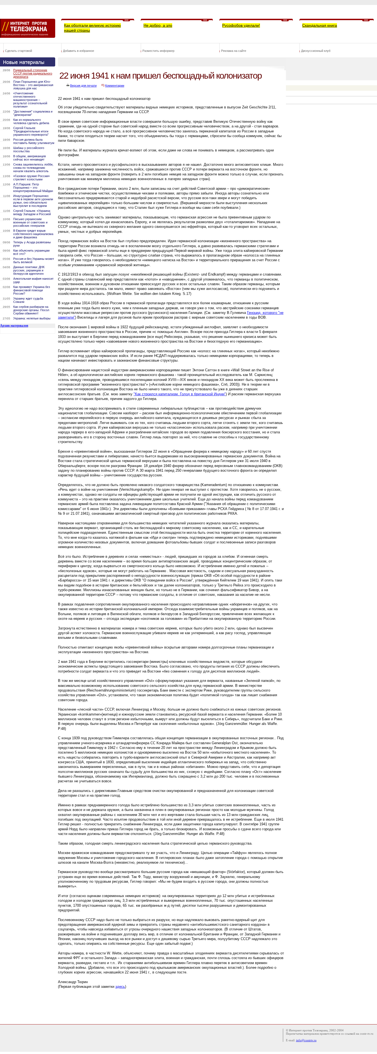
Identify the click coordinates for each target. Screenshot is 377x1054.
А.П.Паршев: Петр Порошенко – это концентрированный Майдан (33, 188)
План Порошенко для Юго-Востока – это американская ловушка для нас (33, 85)
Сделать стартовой (18, 50)
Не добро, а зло (158, 25)
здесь (120, 986)
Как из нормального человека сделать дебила (31, 121)
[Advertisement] (158, 1005)
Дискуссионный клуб (315, 50)
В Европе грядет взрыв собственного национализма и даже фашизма (33, 234)
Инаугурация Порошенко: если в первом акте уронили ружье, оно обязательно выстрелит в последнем (33, 200)
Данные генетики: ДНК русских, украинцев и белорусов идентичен (28, 270)
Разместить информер (158, 50)
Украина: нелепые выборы (32, 318)
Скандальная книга (319, 25)
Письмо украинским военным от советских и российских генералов (30, 222)
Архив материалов (14, 325)
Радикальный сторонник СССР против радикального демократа (32, 73)
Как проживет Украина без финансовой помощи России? (31, 290)
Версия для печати (83, 85)
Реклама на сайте (233, 50)
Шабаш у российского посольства (28, 149)
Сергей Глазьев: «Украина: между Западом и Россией (32, 212)
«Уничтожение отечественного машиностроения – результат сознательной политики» (30, 100)
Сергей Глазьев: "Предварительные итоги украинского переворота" (31, 131)
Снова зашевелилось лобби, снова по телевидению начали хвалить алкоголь (33, 168)
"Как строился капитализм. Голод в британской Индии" (180, 394)
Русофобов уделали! (241, 25)
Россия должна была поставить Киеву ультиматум (33, 141)
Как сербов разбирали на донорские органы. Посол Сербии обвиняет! (31, 310)
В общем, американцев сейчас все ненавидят (29, 157)
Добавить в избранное (78, 50)
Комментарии (114, 85)
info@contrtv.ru (306, 1040)
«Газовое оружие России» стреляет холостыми (31, 177)
